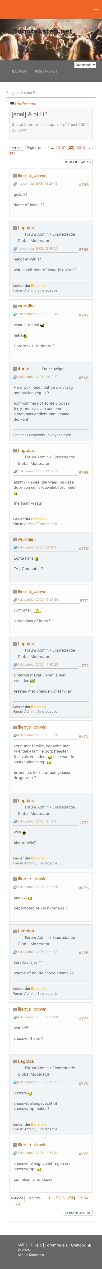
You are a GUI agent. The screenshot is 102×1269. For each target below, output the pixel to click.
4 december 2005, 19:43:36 (37, 887)
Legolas (26, 227)
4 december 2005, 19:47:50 (37, 1017)
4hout (23, 368)
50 (57, 147)
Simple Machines (31, 1255)
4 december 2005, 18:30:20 (37, 735)
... (53, 147)
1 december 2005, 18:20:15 (37, 183)
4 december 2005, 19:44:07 (37, 952)
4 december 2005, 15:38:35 (37, 599)
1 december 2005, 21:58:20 (37, 248)
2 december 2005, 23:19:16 (37, 471)
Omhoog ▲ (81, 1245)
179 (12, 153)
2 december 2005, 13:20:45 (37, 314)
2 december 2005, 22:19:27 (37, 377)
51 (64, 147)
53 (79, 147)
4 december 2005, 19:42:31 (37, 821)
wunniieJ (27, 305)
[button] (96, 9)
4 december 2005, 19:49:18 (37, 1082)
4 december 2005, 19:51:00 (37, 1153)
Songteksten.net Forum (24, 93)
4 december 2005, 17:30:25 (37, 664)
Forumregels (56, 1245)
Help (37, 1245)
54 (85, 147)
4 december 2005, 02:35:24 (38, 547)
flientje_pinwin (32, 175)
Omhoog (17, 1198)
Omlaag (17, 148)
